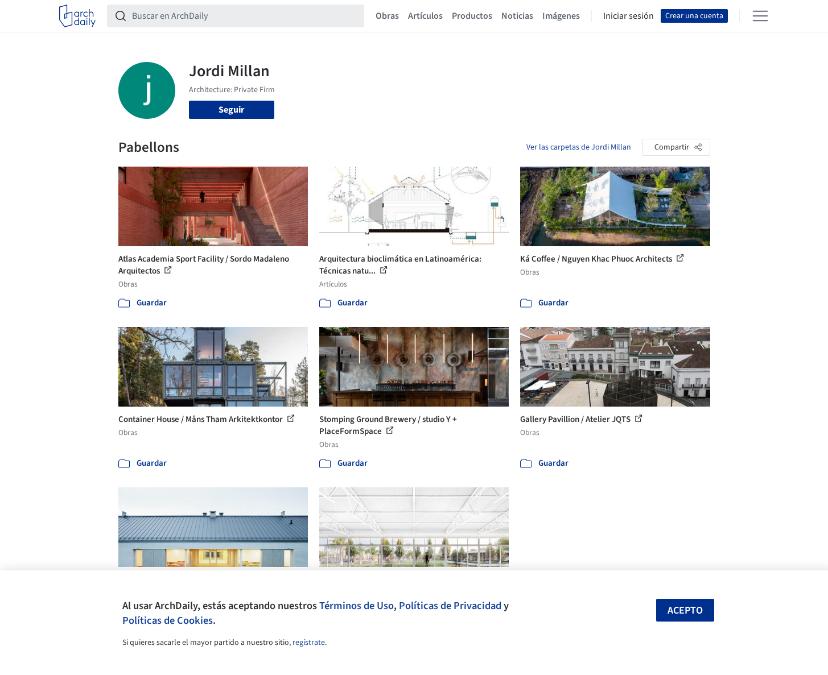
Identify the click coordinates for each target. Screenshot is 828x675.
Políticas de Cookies (167, 620)
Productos (472, 16)
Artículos (425, 16)
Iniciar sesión (628, 16)
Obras (387, 16)
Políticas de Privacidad (450, 605)
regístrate (309, 642)
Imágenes (561, 16)
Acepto (685, 610)
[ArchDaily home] (77, 16)
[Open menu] (760, 16)
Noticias (517, 16)
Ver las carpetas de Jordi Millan (578, 147)
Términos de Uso (356, 605)
